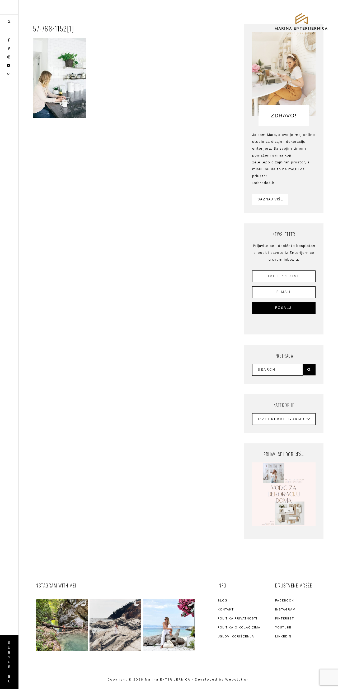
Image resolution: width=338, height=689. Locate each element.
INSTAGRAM (285, 609)
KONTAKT (226, 609)
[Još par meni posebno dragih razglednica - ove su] (62, 625)
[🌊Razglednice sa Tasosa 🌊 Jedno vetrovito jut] (115, 625)
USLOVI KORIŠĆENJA (236, 636)
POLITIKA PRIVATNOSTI (237, 618)
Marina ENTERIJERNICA (301, 24)
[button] (9, 7)
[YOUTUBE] (9, 65)
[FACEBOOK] (9, 40)
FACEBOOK (284, 600)
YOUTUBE (283, 627)
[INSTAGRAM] (9, 57)
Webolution (237, 679)
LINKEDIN (283, 636)
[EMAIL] (9, 74)
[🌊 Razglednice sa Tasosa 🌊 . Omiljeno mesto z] (169, 625)
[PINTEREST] (9, 48)
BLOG (222, 600)
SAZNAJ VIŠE (270, 199)
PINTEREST (284, 618)
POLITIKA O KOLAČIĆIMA (239, 627)
